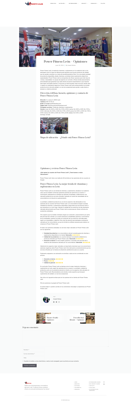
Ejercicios (53, 3)
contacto (91, 385)
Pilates (103, 3)
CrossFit (84, 3)
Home (76, 382)
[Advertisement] (65, 17)
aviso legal (92, 387)
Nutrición (62, 3)
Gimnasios (94, 3)
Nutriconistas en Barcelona (93, 390)
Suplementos (78, 387)
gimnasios (77, 389)
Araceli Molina (71, 65)
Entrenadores (73, 3)
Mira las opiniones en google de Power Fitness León (54, 283)
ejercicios (77, 383)
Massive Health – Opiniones (53, 319)
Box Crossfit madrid (94, 383)
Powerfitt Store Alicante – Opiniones (76, 319)
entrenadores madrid (95, 382)
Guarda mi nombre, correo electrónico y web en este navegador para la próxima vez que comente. (51, 361)
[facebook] (104, 384)
